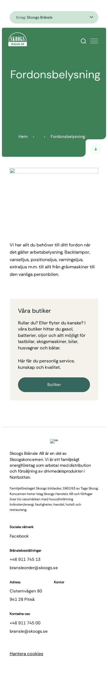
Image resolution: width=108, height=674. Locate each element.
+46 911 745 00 (25, 623)
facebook (19, 536)
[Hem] (17, 39)
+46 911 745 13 (25, 559)
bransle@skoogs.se (29, 631)
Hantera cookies (26, 654)
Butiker (54, 384)
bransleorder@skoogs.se (34, 567)
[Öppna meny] (94, 41)
